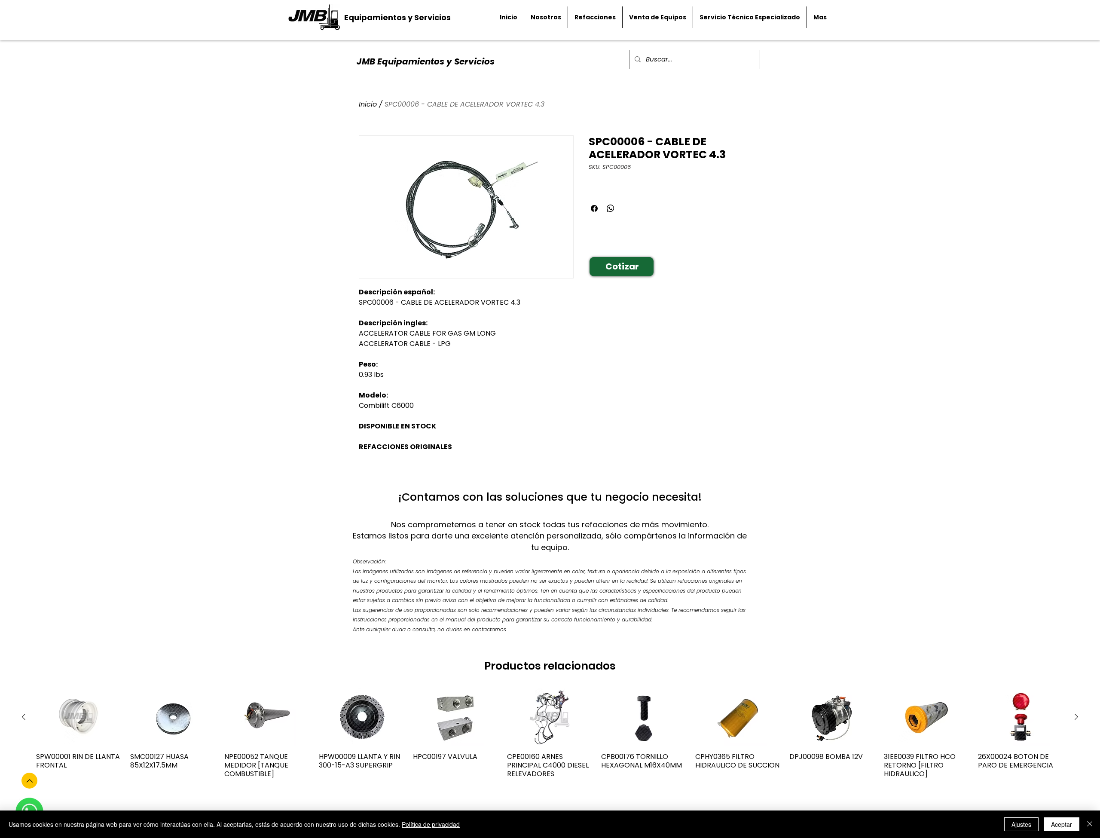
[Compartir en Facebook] (594, 208)
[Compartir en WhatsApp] (610, 208)
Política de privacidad (431, 824)
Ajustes (1021, 824)
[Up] (29, 781)
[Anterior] (23, 717)
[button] (622, 266)
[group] (550, 737)
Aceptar (1061, 824)
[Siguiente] (1076, 717)
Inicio (368, 104)
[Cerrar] (1090, 824)
